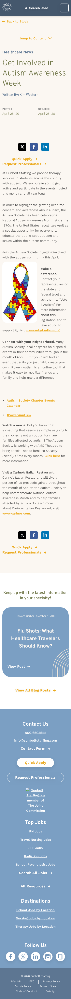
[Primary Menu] (64, 8)
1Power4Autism (19, 415)
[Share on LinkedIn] (45, 147)
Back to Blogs (17, 21)
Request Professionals (35, 777)
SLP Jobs (35, 848)
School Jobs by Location (35, 910)
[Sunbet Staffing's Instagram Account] (48, 957)
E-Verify (50, 991)
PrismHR (15, 981)
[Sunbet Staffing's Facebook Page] (10, 957)
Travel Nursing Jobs (35, 840)
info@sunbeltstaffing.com (35, 740)
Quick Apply (35, 762)
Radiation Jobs (35, 856)
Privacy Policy (51, 981)
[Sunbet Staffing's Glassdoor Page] (60, 957)
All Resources (33, 886)
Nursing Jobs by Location (35, 918)
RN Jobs (35, 831)
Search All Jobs (33, 873)
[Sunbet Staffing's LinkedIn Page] (35, 957)
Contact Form (33, 748)
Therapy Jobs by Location (35, 926)
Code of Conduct (26, 991)
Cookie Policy (23, 986)
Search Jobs (38, 8)
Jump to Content (32, 38)
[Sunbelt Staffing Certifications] (35, 800)
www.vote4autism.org (43, 330)
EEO (32, 981)
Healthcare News (17, 52)
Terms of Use (48, 986)
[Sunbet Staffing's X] (23, 957)
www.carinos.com (16, 513)
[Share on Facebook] (34, 147)
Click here (52, 456)
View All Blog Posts (33, 690)
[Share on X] (22, 147)
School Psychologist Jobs (35, 864)
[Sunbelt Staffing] (7, 8)
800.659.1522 (35, 733)
